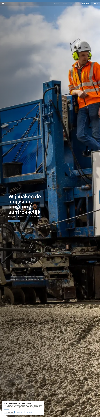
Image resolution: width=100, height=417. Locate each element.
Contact (87, 0)
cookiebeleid (6, 409)
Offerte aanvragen (94, 0)
